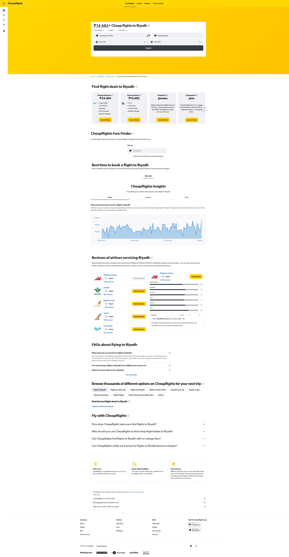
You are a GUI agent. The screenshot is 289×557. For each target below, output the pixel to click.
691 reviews (108, 294)
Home (92, 76)
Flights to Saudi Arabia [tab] (157, 390)
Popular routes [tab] (194, 390)
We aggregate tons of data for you (106, 502)
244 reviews (108, 320)
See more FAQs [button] (131, 375)
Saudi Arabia (110, 76)
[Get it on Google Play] (194, 524)
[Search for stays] (4, 15)
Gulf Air (106, 313)
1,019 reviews (109, 282)
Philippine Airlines (110, 275)
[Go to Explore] (4, 24)
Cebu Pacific (108, 326)
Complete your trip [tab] (177, 390)
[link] (105, 120)
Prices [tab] (110, 197)
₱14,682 (101, 25)
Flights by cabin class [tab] (118, 390)
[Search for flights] (4, 10)
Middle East (100, 76)
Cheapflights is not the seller (104, 498)
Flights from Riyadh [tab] (138, 390)
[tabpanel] (148, 227)
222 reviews (108, 333)
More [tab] (187, 197)
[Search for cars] (4, 20)
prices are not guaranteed (137, 492)
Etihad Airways (109, 300)
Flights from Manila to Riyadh (102, 406)
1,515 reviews (109, 307)
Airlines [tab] (148, 197)
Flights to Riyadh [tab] (100, 390)
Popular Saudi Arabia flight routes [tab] (141, 395)
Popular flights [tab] (118, 395)
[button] (3, 3)
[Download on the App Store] (194, 530)
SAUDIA (106, 288)
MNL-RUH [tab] (148, 176)
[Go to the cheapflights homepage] (16, 3)
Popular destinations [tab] (101, 395)
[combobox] (99, 30)
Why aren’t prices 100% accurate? (106, 507)
